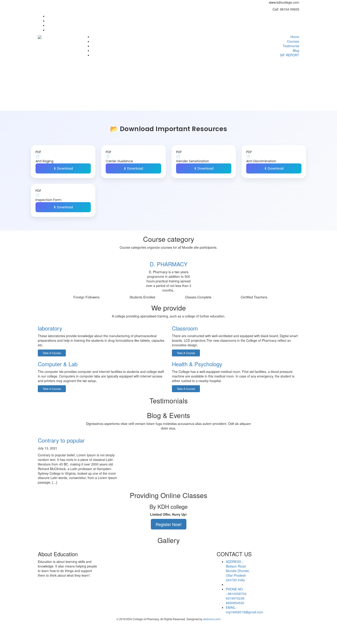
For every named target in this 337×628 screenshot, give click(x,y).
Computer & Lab (57, 364)
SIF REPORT (289, 55)
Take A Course (52, 353)
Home (294, 36)
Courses (293, 41)
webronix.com (212, 619)
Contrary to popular (61, 440)
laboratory (50, 328)
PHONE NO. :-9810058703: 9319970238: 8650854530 (236, 596)
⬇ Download (63, 168)
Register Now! (169, 524)
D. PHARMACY (169, 264)
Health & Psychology (197, 364)
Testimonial (291, 46)
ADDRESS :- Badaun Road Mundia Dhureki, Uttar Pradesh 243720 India (238, 570)
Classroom (185, 328)
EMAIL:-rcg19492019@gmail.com (244, 609)
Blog (296, 50)
